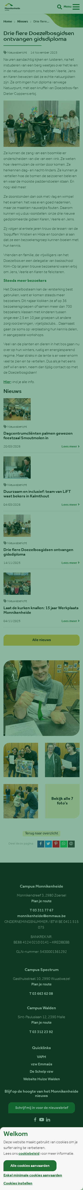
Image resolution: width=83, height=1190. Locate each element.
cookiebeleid (28, 1154)
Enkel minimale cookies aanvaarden (32, 1175)
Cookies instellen (17, 1183)
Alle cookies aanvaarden (30, 1166)
